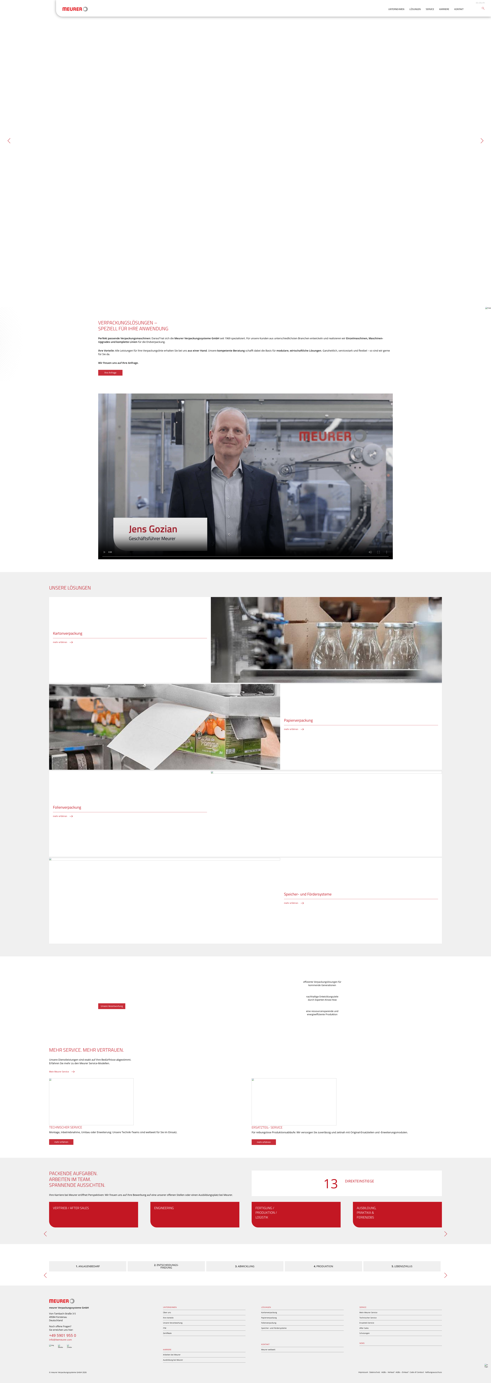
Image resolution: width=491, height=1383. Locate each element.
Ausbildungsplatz (208, 1195)
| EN (479, 2)
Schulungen (364, 1333)
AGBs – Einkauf (402, 1372)
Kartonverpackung (269, 1312)
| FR (483, 2)
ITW (164, 1328)
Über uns (167, 1312)
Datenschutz (374, 1372)
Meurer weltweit (268, 1349)
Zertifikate (167, 1333)
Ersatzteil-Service (366, 1323)
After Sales (364, 1328)
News (362, 1343)
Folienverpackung (268, 1323)
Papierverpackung (269, 1317)
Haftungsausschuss (433, 1372)
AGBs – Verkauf (387, 1372)
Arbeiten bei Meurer (172, 1354)
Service (430, 9)
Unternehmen (396, 9)
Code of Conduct (417, 1372)
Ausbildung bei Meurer (173, 1360)
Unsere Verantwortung (172, 1323)
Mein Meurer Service (368, 1312)
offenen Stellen (176, 1195)
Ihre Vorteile (168, 1317)
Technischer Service (368, 1317)
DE (477, 2)
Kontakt (459, 9)
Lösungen (415, 9)
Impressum (363, 1372)
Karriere (444, 9)
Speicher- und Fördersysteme (274, 1328)
